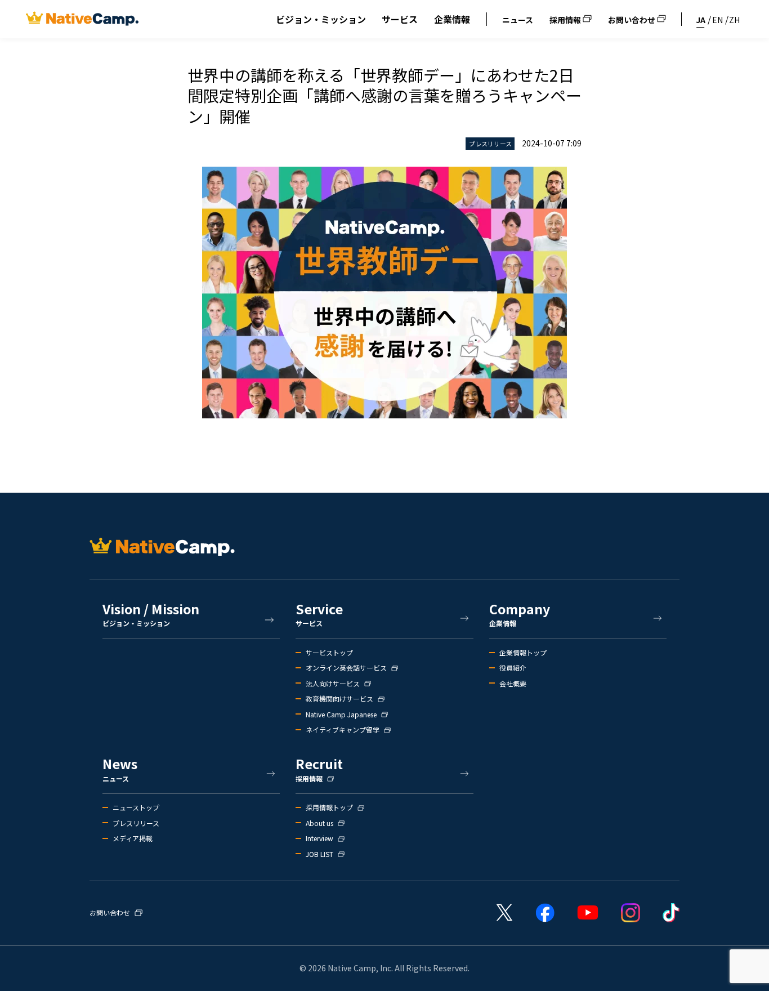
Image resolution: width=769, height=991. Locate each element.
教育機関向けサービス (339, 699)
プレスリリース (136, 823)
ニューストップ (136, 807)
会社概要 (512, 684)
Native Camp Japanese (341, 714)
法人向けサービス (333, 684)
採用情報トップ (329, 807)
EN (717, 19)
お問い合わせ (632, 19)
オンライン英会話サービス (346, 668)
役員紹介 (512, 668)
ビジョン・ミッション (321, 19)
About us (319, 823)
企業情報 (452, 19)
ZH (734, 19)
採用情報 (566, 19)
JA (700, 19)
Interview (319, 838)
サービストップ (329, 653)
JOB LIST (319, 854)
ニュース (517, 19)
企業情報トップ (523, 653)
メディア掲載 (133, 838)
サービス (400, 19)
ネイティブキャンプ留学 (342, 730)
